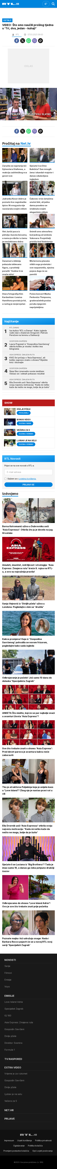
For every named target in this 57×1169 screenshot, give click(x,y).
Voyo (7, 986)
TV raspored (13, 1059)
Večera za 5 (10, 1101)
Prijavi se (28, 484)
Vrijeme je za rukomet (15, 1073)
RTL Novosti (12, 458)
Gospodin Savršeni (14, 1029)
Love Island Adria (13, 1001)
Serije (7, 966)
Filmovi (8, 972)
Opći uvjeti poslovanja (42, 1151)
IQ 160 (7, 1015)
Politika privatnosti (43, 1140)
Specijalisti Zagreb (13, 1008)
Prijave (9, 1118)
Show (8, 402)
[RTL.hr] (10, 4)
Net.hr (25, 143)
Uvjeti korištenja (24, 1140)
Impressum (9, 1140)
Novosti (10, 959)
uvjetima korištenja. (27, 479)
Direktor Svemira (13, 1042)
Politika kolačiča (35, 1145)
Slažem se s (21, 479)
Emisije (7, 979)
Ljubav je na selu (13, 1094)
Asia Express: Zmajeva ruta (18, 1022)
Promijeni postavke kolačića (16, 1151)
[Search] (53, 3)
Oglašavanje (19, 1145)
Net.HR (9, 1110)
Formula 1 (9, 1049)
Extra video (12, 1067)
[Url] (40, 40)
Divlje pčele (10, 1036)
